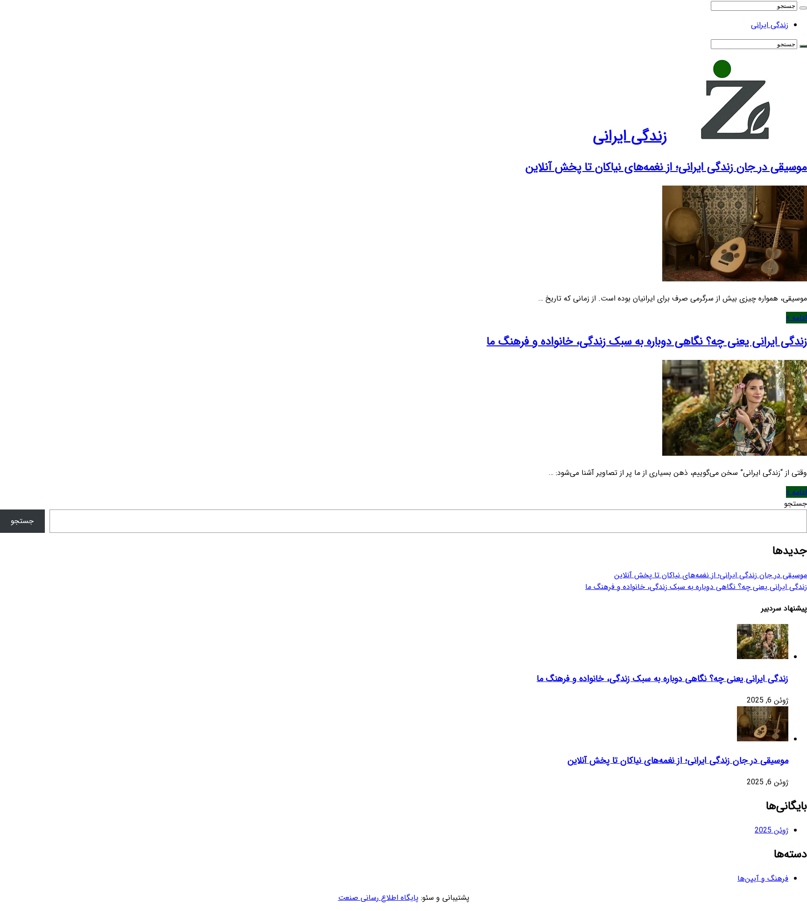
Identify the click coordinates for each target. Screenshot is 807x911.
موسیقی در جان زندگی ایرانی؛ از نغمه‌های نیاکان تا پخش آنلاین (666, 167)
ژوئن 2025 (771, 830)
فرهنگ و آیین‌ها (762, 878)
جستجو (795, 503)
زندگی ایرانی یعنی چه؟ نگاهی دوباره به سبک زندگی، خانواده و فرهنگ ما (647, 342)
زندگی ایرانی (769, 25)
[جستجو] (803, 8)
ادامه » (796, 317)
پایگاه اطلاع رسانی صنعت (378, 898)
